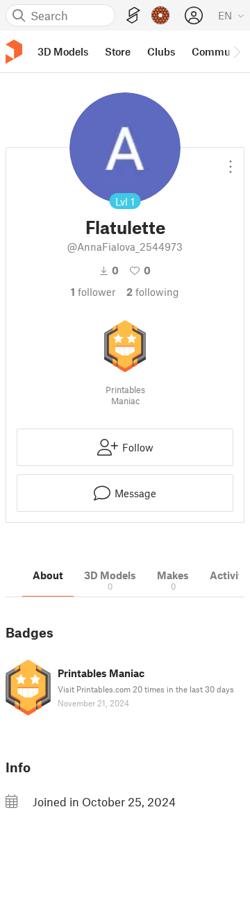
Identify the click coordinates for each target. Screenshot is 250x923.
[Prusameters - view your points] (160, 15)
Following (152, 291)
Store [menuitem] (118, 51)
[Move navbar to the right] (236, 51)
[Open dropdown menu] (230, 161)
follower (93, 291)
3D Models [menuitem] (63, 51)
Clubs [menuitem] (161, 51)
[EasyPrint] (133, 15)
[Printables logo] (14, 52)
